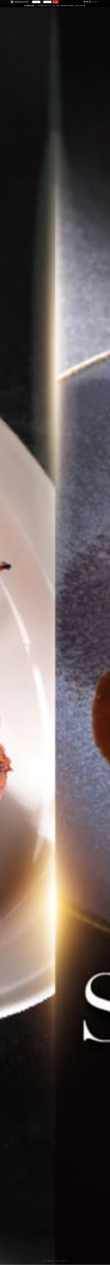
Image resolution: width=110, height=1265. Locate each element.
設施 (76, 5)
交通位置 (82, 5)
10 (65, 1260)
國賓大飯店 (19, 2)
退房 (42, 2)
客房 (54, 5)
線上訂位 (48, 5)
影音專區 (71, 5)
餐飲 (58, 5)
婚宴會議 (63, 5)
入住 (31, 2)
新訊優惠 (41, 5)
